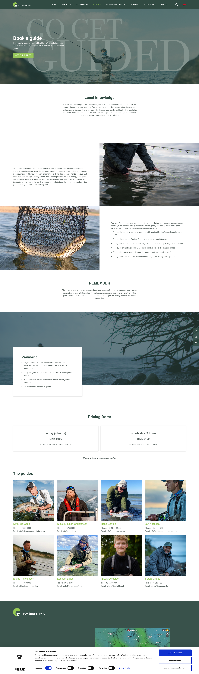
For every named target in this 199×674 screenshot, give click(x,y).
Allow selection (175, 660)
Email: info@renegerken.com (113, 531)
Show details (124, 668)
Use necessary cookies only (175, 668)
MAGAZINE (149, 5)
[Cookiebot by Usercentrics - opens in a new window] (19, 669)
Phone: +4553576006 (22, 582)
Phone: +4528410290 (22, 528)
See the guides (23, 55)
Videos (134, 5)
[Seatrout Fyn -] (25, 4)
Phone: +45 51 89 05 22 (111, 528)
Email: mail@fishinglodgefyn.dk (70, 586)
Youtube (196, 337)
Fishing (80, 5)
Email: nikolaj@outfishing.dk (112, 586)
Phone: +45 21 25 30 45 (155, 582)
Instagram (196, 343)
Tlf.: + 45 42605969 (109, 582)
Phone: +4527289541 (66, 528)
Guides (97, 5)
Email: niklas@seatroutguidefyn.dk (27, 586)
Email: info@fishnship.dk (67, 531)
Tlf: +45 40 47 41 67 (65, 582)
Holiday (66, 5)
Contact (165, 5)
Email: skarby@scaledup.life (156, 586)
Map (54, 5)
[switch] (70, 668)
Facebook (196, 331)
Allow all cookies (175, 653)
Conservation (114, 5)
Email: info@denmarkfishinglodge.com (29, 531)
